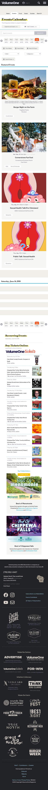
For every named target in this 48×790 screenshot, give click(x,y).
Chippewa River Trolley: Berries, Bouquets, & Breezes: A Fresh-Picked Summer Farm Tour (18, 464)
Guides (32, 13)
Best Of (39, 13)
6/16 (37, 41)
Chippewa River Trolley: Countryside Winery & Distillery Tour (18, 441)
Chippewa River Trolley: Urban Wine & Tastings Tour (17, 418)
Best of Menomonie (24, 503)
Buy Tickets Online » (24, 471)
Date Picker (8, 59)
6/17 (42, 41)
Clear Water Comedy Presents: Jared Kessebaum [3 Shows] (16, 394)
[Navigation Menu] (44, 3)
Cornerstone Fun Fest (24, 157)
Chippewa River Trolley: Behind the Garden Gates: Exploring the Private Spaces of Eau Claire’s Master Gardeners (18, 372)
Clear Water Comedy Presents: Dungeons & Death (18, 360)
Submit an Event (11, 26)
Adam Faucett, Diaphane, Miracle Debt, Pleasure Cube (17, 428)
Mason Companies (17, 550)
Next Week (20, 48)
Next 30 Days (33, 48)
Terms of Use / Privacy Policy (21, 780)
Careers (31, 765)
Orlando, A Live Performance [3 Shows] (17, 450)
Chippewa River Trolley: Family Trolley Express (17, 407)
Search (40, 33)
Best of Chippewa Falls (24, 546)
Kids (7, 166)
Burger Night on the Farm (24, 107)
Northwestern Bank (31, 550)
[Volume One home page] (11, 3)
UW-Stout (28, 510)
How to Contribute (31, 597)
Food (20, 13)
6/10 (6, 41)
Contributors (23, 765)
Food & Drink (9, 116)
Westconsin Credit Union (25, 508)
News (8, 13)
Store (24, 776)
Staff (16, 765)
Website (24, 774)
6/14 (26, 41)
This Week (8, 48)
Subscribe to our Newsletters (35, 594)
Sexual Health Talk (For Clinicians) (24, 208)
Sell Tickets (32, 26)
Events (14, 13)
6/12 (16, 41)
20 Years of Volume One (33, 600)
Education (8, 215)
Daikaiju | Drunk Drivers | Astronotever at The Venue (18, 383)
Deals (26, 13)
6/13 (21, 41)
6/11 (11, 41)
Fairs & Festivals (15, 166)
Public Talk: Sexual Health (24, 256)
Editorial (24, 771)
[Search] (39, 3)
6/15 (32, 41)
